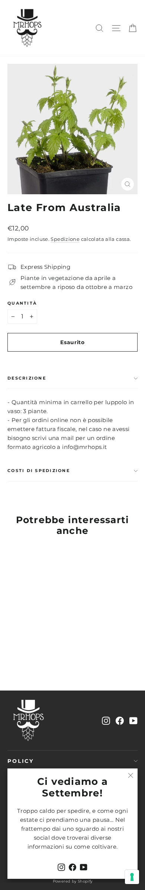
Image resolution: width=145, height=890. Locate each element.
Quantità (22, 303)
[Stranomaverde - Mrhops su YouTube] (133, 720)
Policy (20, 761)
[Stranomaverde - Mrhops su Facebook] (120, 720)
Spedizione (65, 239)
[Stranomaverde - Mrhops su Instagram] (106, 720)
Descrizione (26, 378)
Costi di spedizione (38, 470)
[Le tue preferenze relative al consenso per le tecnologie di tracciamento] (132, 877)
